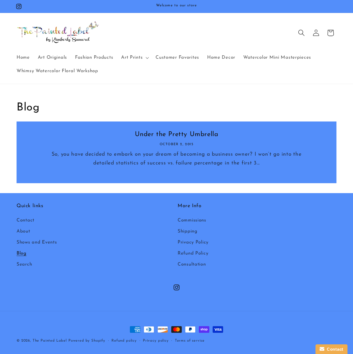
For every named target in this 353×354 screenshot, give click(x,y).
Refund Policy (193, 253)
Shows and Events (37, 242)
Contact (25, 220)
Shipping (187, 231)
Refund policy (124, 340)
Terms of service (190, 340)
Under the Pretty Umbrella (176, 134)
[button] (134, 57)
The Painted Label (50, 340)
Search (24, 264)
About (23, 231)
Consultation (192, 264)
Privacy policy (156, 340)
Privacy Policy (193, 242)
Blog (21, 253)
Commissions (192, 220)
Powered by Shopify (86, 340)
